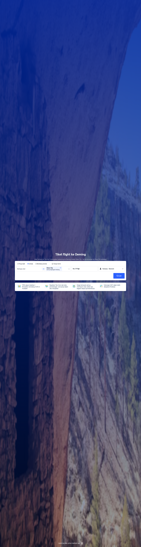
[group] (29, 268)
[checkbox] (56, 263)
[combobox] (22, 269)
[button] (125, 3)
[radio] (21, 263)
